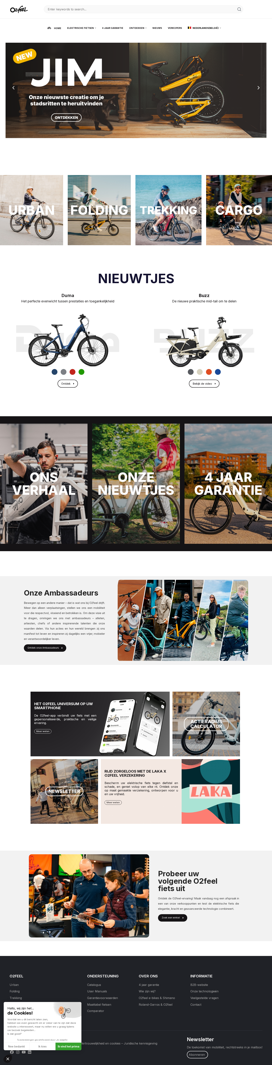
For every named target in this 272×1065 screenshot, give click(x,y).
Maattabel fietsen (99, 1004)
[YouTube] (23, 1052)
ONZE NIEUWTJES (136, 483)
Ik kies (42, 1046)
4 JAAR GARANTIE (228, 483)
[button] (13, 87)
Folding (15, 991)
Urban (14, 985)
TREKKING (168, 210)
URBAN (31, 210)
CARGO (239, 210)
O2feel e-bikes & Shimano (157, 998)
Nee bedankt (16, 1046)
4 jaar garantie (149, 985)
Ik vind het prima (68, 1046)
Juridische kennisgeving (140, 1043)
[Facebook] (12, 1052)
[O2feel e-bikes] (20, 9)
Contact (195, 1004)
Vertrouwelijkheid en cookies (100, 1043)
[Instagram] (18, 1052)
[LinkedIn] (29, 1052)
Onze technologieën (204, 991)
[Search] (239, 9)
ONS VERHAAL (44, 483)
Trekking (16, 998)
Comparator (95, 1011)
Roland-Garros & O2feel (155, 1004)
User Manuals (97, 991)
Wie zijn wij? (147, 991)
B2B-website (199, 985)
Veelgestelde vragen (204, 998)
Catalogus (94, 985)
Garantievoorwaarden (102, 998)
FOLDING (99, 210)
